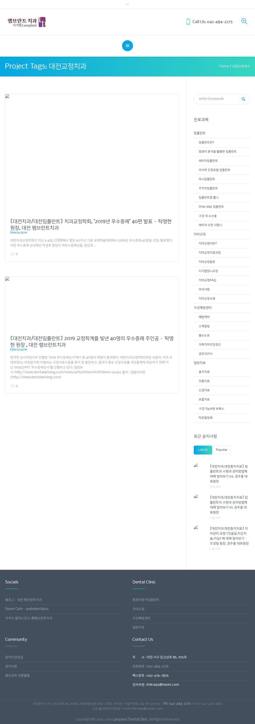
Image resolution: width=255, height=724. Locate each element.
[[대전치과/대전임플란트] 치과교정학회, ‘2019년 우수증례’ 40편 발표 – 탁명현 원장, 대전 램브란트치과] (92, 155)
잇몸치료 (204, 381)
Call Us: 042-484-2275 (212, 22)
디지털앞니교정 (208, 271)
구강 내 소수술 (208, 216)
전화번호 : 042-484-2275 (150, 666)
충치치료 (204, 372)
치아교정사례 (207, 298)
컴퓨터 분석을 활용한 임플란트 (218, 151)
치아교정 (200, 234)
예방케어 (204, 317)
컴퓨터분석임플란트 (145, 600)
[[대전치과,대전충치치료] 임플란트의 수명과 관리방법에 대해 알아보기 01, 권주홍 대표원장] (200, 497)
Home (224, 66)
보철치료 (204, 399)
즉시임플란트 (207, 179)
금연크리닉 (205, 353)
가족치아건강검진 (210, 344)
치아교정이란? (208, 243)
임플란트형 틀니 (209, 197)
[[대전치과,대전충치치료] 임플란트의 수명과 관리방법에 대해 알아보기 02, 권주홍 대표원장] (200, 466)
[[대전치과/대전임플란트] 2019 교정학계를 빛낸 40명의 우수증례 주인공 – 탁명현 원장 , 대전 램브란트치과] (92, 305)
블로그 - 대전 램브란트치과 (23, 600)
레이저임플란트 (208, 160)
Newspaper (18, 232)
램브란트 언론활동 (17, 676)
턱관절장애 (205, 417)
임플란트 (200, 133)
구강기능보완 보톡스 (211, 408)
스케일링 (204, 326)
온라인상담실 (14, 657)
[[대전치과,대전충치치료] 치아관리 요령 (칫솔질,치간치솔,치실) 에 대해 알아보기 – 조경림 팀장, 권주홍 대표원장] (200, 528)
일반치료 (200, 363)
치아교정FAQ (207, 280)
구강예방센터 (203, 308)
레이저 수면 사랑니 (210, 225)
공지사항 (11, 666)
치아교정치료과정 (210, 252)
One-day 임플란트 (211, 206)
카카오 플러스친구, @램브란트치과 (28, 618)
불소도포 (204, 335)
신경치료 (204, 390)
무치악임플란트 (208, 188)
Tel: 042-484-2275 (177, 704)
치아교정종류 (207, 262)
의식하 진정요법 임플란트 (214, 170)
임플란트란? (206, 142)
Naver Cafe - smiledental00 (27, 609)
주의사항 (204, 289)
